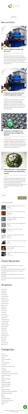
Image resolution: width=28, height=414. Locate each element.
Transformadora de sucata (7, 400)
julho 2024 (3, 328)
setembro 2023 (5, 335)
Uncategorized (4, 402)
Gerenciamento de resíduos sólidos (9, 373)
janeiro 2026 (4, 298)
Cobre (2, 361)
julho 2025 (3, 307)
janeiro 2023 (4, 344)
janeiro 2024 (4, 332)
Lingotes (3, 380)
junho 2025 (4, 309)
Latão (2, 377)
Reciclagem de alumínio (6, 393)
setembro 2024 (5, 325)
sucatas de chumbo (5, 398)
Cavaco (3, 357)
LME (2, 387)
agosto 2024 (4, 326)
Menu (15, 17)
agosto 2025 (4, 305)
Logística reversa (5, 389)
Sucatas (8, 54)
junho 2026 (4, 289)
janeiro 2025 (4, 317)
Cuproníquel (4, 364)
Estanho (3, 368)
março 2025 (4, 314)
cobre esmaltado (5, 363)
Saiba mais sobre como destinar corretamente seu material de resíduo (15, 171)
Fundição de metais (5, 371)
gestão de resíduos (5, 375)
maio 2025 (3, 310)
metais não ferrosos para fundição (9, 391)
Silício (2, 395)
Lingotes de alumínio (6, 382)
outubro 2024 (4, 323)
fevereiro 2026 (4, 296)
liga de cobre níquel (5, 379)
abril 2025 (3, 312)
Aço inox (3, 354)
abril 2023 (3, 341)
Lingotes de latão (5, 386)
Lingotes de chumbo (6, 384)
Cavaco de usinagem (6, 359)
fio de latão (4, 370)
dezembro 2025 (5, 300)
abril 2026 (3, 293)
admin (10, 53)
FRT (17, 411)
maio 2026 (3, 291)
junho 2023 (4, 337)
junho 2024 (4, 330)
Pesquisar (3, 195)
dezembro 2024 (5, 319)
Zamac (2, 403)
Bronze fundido (4, 355)
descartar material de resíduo (8, 366)
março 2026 (4, 294)
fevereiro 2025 (4, 316)
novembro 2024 (5, 321)
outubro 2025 (4, 301)
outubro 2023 (4, 333)
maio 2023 (3, 339)
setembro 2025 (5, 303)
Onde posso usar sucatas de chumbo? (15, 229)
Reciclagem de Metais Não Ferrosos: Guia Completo (13, 269)
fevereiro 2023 (4, 342)
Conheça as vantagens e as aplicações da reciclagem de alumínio (13, 133)
